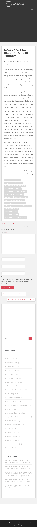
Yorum (4, 232)
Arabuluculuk (11, 359)
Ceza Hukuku (11, 374)
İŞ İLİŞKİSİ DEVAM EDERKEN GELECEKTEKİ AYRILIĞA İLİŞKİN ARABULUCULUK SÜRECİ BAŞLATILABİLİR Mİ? (18, 474)
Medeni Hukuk (11, 421)
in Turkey (23, 191)
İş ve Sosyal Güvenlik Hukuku (16, 413)
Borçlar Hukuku (12, 370)
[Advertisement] (18, 27)
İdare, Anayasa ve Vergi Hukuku (17, 405)
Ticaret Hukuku (12, 436)
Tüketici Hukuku (12, 440)
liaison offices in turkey (21, 197)
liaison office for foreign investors (14, 194)
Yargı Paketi (11, 448)
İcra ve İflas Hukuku (13, 401)
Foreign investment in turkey (12, 180)
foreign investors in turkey (12, 191)
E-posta (4, 263)
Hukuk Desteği (21, 61)
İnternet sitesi (5, 270)
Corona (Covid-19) (13, 382)
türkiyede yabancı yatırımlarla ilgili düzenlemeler (18, 206)
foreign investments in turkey (13, 188)
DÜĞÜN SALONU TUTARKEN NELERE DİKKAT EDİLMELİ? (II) (17, 467)
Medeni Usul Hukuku (13, 425)
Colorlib (8, 523)
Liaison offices (9, 197)
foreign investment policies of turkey (15, 186)
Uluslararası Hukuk (13, 444)
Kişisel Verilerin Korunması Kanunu (18, 417)
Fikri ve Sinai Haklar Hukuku (15, 390)
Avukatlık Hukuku (12, 363)
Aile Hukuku (11, 355)
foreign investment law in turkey (13, 183)
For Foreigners (11, 394)
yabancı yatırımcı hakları (11, 214)
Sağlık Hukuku (11, 432)
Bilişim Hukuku (11, 367)
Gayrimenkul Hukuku (13, 397)
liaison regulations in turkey (12, 203)
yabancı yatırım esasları (11, 209)
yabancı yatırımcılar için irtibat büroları (15, 217)
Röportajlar (10, 428)
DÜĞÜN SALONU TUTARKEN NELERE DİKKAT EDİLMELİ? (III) (17, 461)
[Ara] (30, 338)
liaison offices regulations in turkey (14, 200)
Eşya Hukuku (11, 386)
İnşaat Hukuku (11, 409)
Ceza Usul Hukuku (13, 378)
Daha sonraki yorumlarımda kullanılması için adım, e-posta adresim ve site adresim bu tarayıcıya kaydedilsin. (18, 281)
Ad (2, 256)
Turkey (24, 203)
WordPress (27, 523)
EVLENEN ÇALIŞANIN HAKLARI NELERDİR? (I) (18, 486)
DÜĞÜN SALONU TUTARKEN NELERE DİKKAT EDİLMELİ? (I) (17, 480)
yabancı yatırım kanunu (11, 211)
